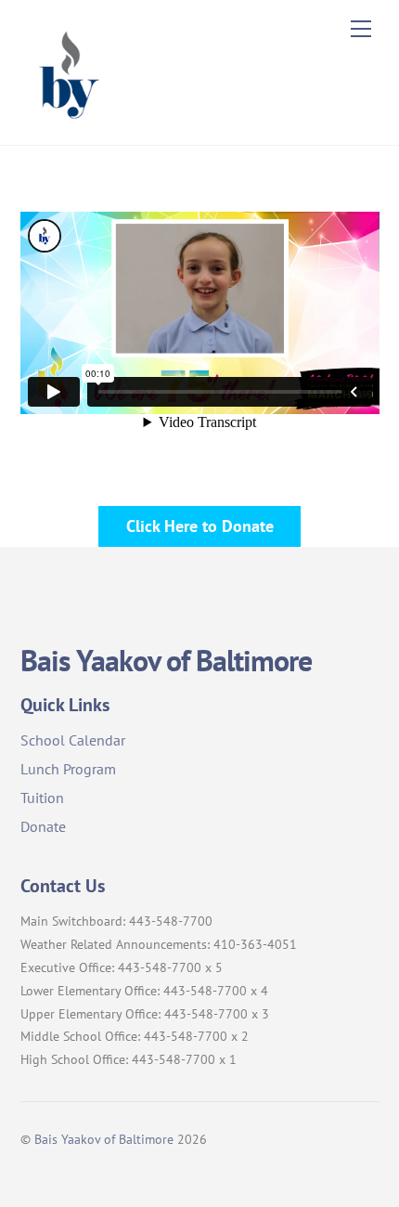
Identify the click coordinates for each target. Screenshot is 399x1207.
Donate (43, 826)
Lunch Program (68, 768)
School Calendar (72, 740)
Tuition (42, 797)
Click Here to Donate (200, 525)
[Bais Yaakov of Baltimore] (66, 121)
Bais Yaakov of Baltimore (104, 1139)
